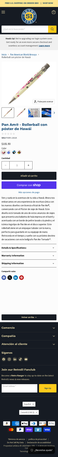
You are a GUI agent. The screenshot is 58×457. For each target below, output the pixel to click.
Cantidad (6, 158)
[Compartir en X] (9, 277)
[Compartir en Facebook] (4, 277)
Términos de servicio (16, 439)
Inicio (4, 54)
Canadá (27, 412)
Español (27, 404)
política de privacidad (37, 439)
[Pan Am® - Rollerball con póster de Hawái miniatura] (8, 113)
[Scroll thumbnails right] (53, 113)
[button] (4, 152)
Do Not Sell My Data (15, 442)
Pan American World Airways (23, 54)
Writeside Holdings (47, 445)
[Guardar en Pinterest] (21, 277)
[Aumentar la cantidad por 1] (28, 165)
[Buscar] (52, 29)
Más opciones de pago (29, 192)
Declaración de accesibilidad (39, 442)
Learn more (44, 45)
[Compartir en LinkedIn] (15, 277)
